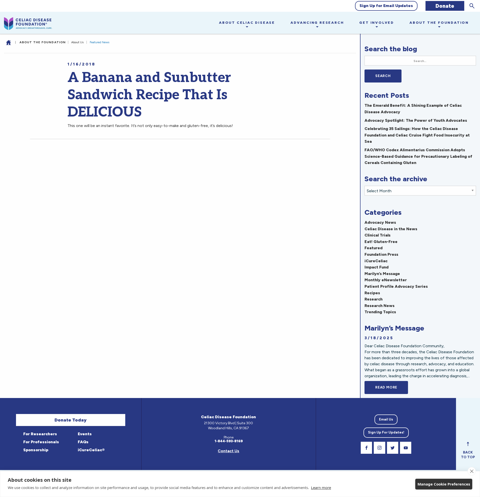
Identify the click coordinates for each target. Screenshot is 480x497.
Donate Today (70, 420)
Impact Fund (376, 267)
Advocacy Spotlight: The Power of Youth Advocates (415, 120)
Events (84, 434)
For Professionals (40, 442)
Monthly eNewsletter (385, 280)
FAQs (82, 442)
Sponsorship (35, 450)
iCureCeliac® (90, 450)
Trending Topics (380, 312)
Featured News (99, 42)
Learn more (321, 487)
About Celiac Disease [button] (247, 22)
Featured (373, 248)
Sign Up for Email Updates (386, 5)
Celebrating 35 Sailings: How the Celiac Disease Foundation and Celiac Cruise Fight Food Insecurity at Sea (417, 135)
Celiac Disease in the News (390, 228)
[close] (472, 471)
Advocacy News (380, 222)
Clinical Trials (377, 235)
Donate (445, 6)
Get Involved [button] (376, 22)
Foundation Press (381, 254)
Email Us (386, 419)
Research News (379, 305)
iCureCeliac (376, 260)
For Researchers (39, 434)
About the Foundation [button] (439, 22)
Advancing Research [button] (317, 22)
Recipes (372, 292)
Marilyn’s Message (382, 273)
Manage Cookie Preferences (444, 484)
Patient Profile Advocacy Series (396, 286)
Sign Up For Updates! (386, 432)
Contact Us (228, 450)
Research (373, 299)
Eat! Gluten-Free (381, 241)
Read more (391, 387)
